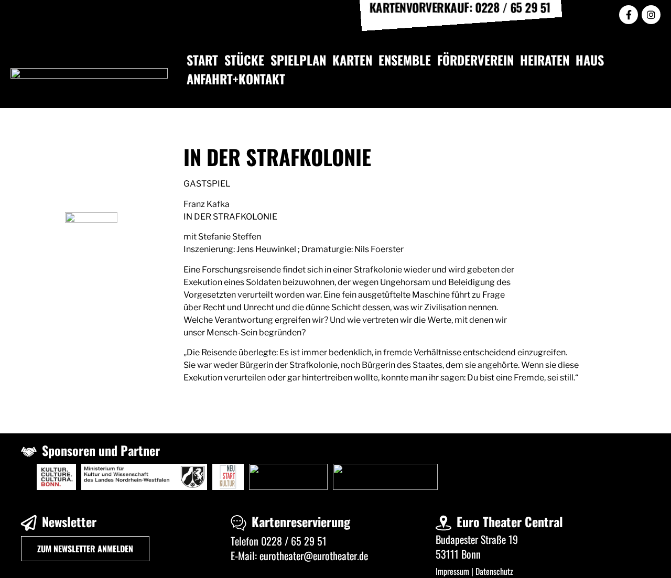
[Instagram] (651, 14)
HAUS (590, 59)
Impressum (452, 571)
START (202, 59)
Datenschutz (494, 571)
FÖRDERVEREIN (475, 59)
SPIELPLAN (298, 59)
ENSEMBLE (404, 59)
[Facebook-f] (628, 14)
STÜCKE (244, 59)
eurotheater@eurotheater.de (313, 555)
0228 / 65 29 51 (294, 541)
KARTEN (352, 59)
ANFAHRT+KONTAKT (236, 78)
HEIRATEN (544, 59)
